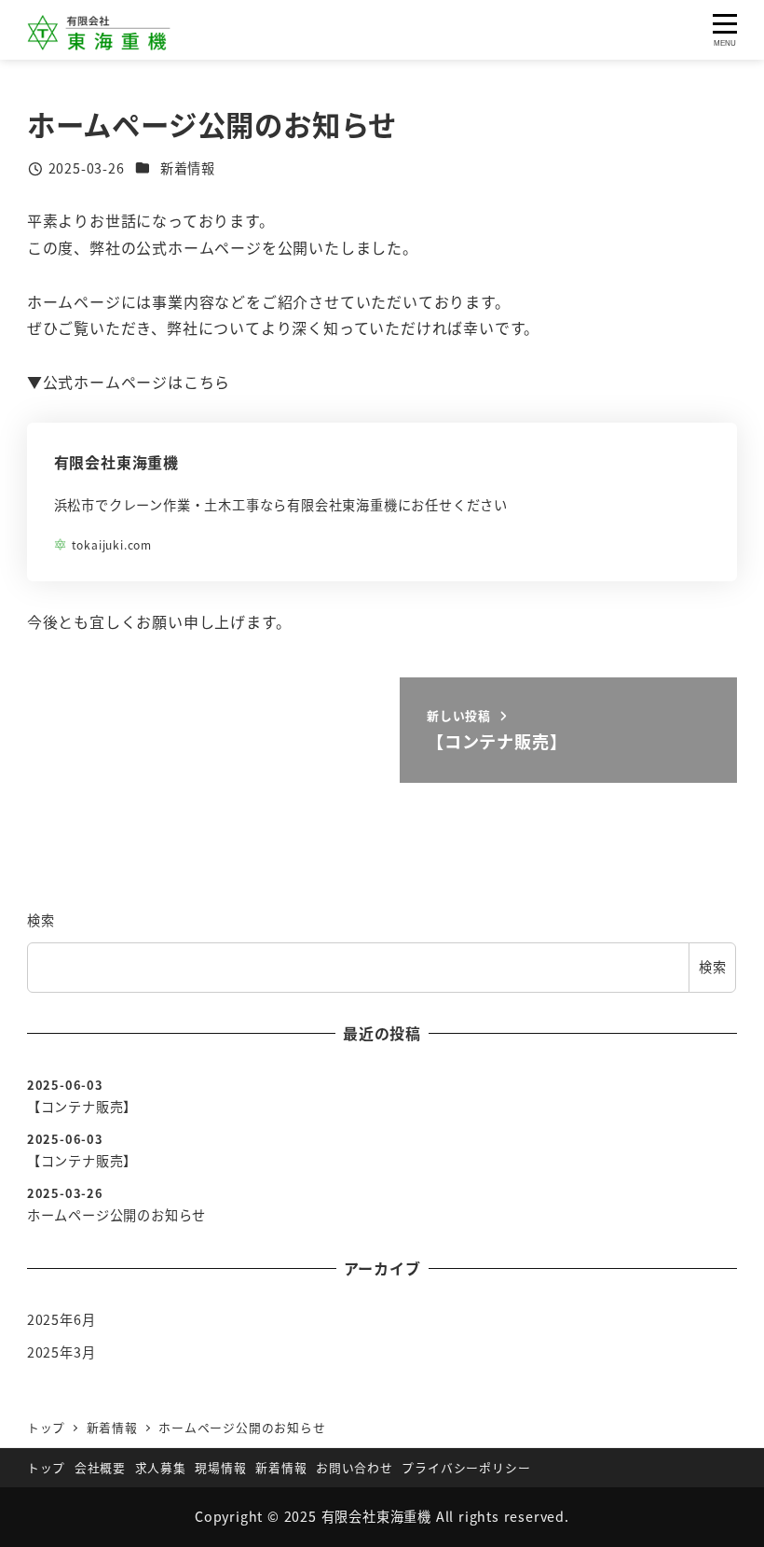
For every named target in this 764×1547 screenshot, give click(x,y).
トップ (46, 1467)
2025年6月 (61, 1319)
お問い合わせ (354, 1467)
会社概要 (100, 1467)
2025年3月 (61, 1352)
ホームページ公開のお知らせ (116, 1215)
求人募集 (160, 1467)
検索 (41, 920)
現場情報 (220, 1467)
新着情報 (187, 168)
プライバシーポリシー (466, 1467)
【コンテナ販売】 (82, 1106)
